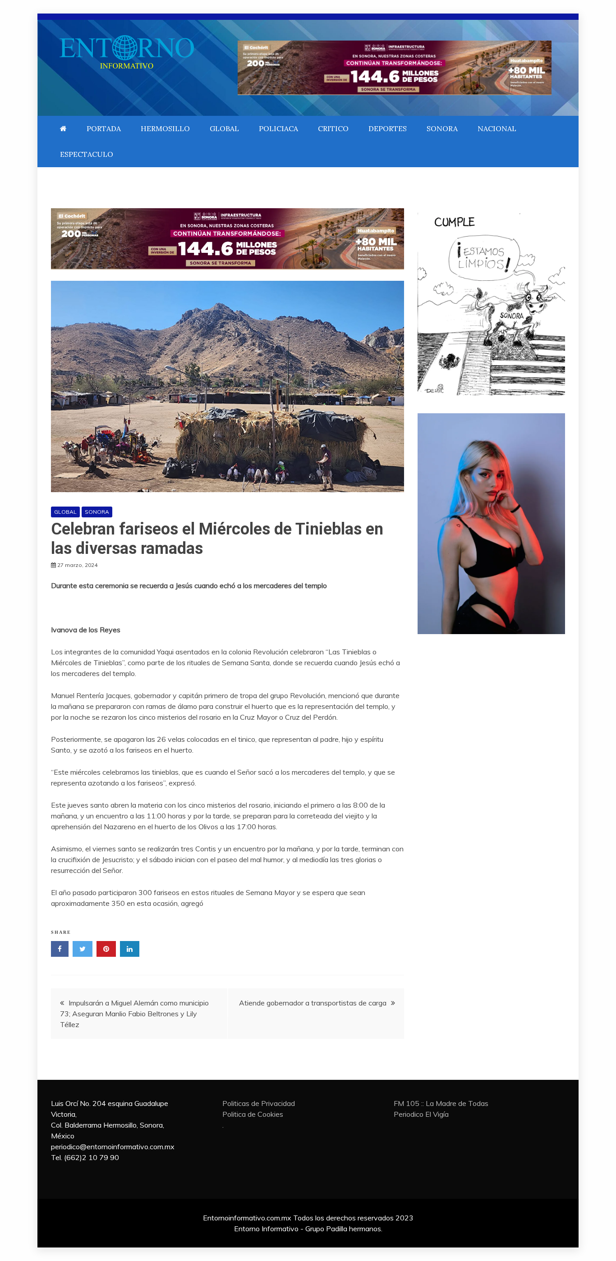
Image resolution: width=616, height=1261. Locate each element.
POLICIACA (278, 128)
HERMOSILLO (165, 128)
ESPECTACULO (86, 154)
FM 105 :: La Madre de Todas (441, 1103)
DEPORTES (387, 128)
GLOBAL (224, 128)
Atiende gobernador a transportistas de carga (312, 1002)
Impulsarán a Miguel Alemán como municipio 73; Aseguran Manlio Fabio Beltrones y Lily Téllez (134, 1013)
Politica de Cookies (252, 1114)
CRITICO (333, 128)
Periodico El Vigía (421, 1114)
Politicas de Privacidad (258, 1103)
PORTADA (104, 128)
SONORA (442, 128)
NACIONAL (497, 128)
